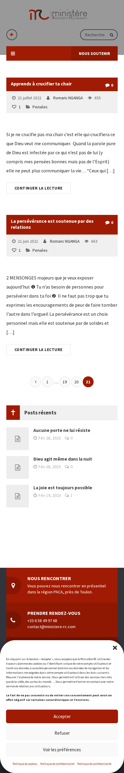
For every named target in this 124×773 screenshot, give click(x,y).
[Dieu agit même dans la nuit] (17, 467)
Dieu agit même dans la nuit (62, 459)
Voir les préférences (62, 749)
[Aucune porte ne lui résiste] (17, 438)
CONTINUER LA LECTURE (38, 188)
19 (65, 382)
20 (76, 382)
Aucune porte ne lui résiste (61, 430)
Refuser (62, 733)
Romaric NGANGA (68, 98)
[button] (115, 648)
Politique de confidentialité (57, 764)
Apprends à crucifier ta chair (41, 84)
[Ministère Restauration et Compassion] (58, 14)
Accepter (62, 716)
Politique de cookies (25, 764)
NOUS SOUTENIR (94, 53)
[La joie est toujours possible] (17, 496)
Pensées (40, 107)
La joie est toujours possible (62, 487)
